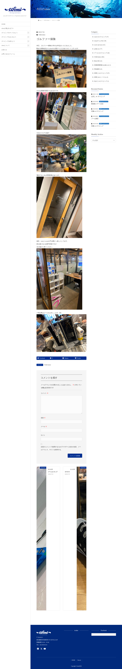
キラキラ (67, 472)
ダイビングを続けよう (8, 41)
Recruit (79, 660)
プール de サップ (52, 472)
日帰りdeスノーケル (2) (101, 77)
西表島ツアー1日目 (97, 104)
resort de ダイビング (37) (101, 37)
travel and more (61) (99, 45)
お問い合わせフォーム (8, 54)
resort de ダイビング (104, 101)
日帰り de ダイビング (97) (102, 73)
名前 (43, 418)
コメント (44, 393)
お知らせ (4, 49)
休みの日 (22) (98, 61)
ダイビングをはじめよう (9, 37)
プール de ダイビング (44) (102, 53)
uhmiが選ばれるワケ (8, 28)
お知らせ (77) (98, 49)
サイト (43, 435)
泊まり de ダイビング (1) (101, 81)
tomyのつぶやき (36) (100, 41)
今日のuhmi (42, 35)
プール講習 (94, 118)
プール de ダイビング (104, 94)
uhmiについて (6, 45)
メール (44, 426)
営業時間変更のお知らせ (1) (102, 65)
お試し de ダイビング (98, 96)
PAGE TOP (117, 647)
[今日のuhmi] (41, 538)
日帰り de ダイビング (104, 109)
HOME (3, 24)
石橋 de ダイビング (97, 111)
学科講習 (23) (98, 69)
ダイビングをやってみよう (10, 32)
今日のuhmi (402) (99, 57)
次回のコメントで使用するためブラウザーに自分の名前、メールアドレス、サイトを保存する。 (61, 448)
